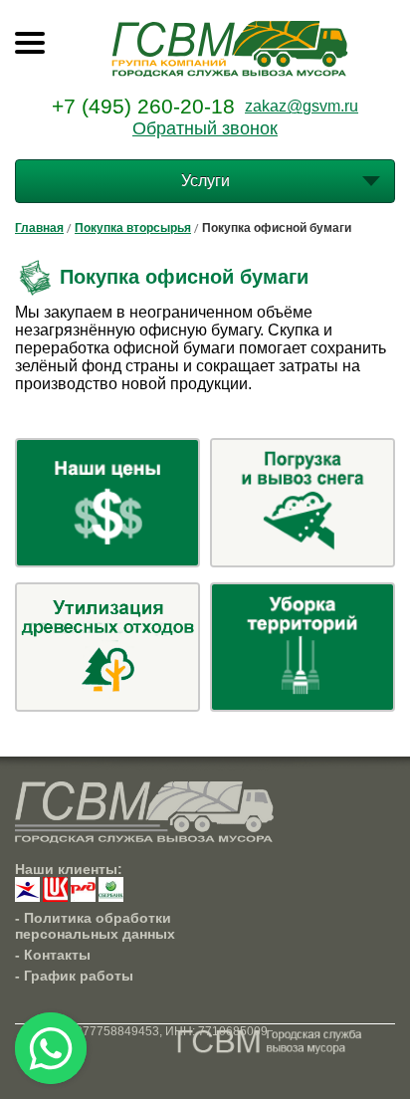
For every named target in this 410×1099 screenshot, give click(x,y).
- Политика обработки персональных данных (95, 926)
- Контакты (53, 955)
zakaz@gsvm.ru (301, 106)
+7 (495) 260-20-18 (143, 106)
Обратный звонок (205, 128)
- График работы (74, 976)
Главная (39, 228)
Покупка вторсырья (133, 228)
